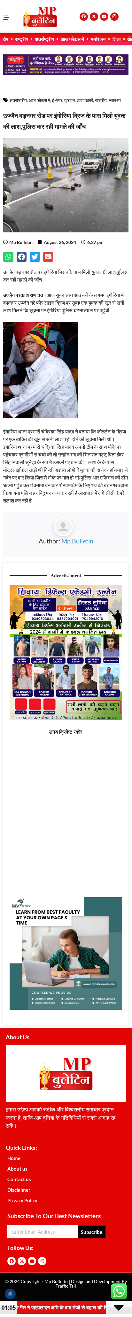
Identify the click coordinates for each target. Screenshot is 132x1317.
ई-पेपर (57, 100)
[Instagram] (114, 16)
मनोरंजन (98, 39)
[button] (8, 257)
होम (5, 39)
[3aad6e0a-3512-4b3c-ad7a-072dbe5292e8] (66, 718)
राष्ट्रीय (21, 39)
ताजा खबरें (85, 100)
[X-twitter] (94, 16)
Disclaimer (18, 1190)
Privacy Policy (22, 1200)
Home (13, 1158)
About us (17, 1169)
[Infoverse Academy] (66, 1008)
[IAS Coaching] (65, 73)
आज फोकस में (72, 39)
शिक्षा (116, 39)
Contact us (19, 1179)
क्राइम (69, 100)
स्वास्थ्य (115, 100)
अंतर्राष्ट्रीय (44, 39)
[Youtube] (104, 16)
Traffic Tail (66, 1286)
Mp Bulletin (77, 541)
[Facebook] (84, 16)
